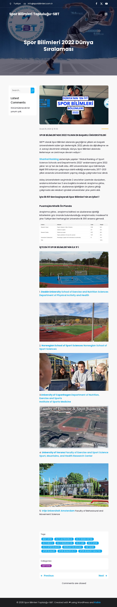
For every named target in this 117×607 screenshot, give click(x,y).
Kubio (97, 602)
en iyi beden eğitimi (84, 539)
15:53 (56, 129)
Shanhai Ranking (49, 159)
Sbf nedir (90, 547)
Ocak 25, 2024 (45, 129)
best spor (47, 539)
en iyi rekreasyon (64, 543)
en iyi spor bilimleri (51, 547)
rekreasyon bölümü (73, 547)
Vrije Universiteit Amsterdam (58, 510)
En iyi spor (92, 543)
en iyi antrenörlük (64, 539)
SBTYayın (46, 566)
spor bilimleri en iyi (67, 551)
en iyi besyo (48, 543)
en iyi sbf (80, 543)
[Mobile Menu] (106, 14)
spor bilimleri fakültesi (90, 551)
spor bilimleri (49, 551)
